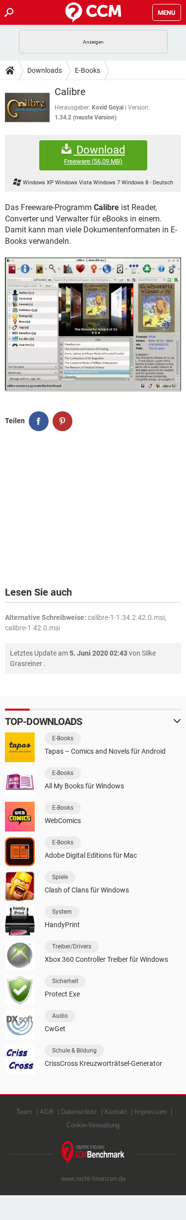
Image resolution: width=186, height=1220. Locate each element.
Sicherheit (65, 981)
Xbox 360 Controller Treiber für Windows (106, 959)
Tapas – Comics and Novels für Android (105, 751)
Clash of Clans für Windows (87, 890)
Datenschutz (79, 1111)
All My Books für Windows (84, 786)
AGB (47, 1111)
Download (94, 155)
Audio (60, 1015)
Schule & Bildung (74, 1050)
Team (24, 1111)
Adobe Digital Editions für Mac (91, 855)
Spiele (60, 877)
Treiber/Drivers (71, 946)
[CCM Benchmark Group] (93, 1153)
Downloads (44, 70)
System (62, 911)
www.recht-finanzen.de (93, 1178)
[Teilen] (39, 421)
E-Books (87, 70)
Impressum (150, 1111)
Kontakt (116, 1111)
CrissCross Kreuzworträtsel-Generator (103, 1063)
